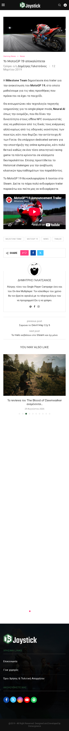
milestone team (13, 239)
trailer (57, 239)
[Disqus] (34, 466)
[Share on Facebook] (33, 253)
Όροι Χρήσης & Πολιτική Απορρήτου (23, 678)
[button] (6, 384)
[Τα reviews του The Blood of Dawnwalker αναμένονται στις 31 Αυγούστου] (34, 375)
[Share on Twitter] (40, 253)
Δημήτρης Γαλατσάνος (32, 66)
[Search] (59, 5)
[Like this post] (25, 253)
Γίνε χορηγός (10, 669)
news (46, 239)
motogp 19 (32, 239)
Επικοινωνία (10, 661)
